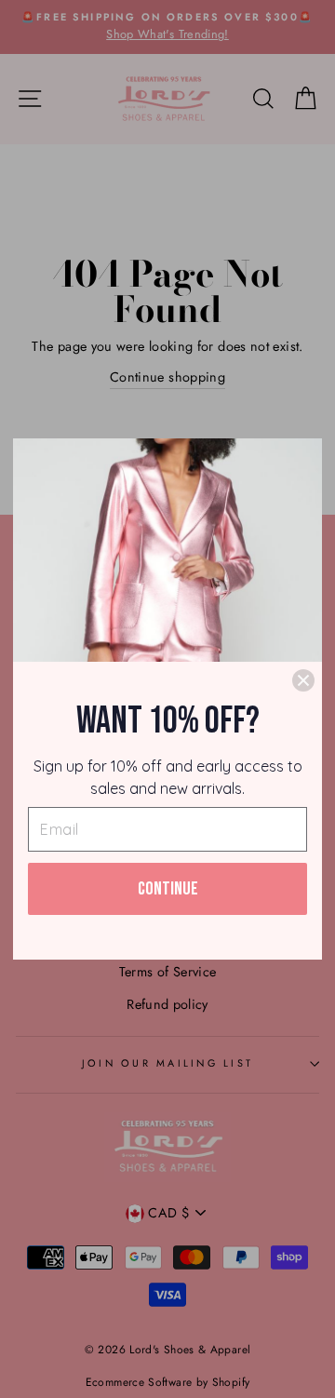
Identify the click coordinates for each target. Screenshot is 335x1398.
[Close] (303, 680)
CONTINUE (168, 889)
